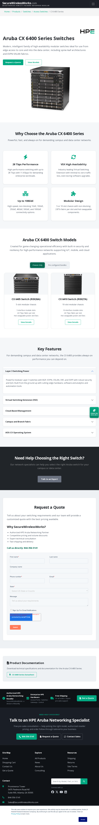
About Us (39, 766)
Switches (27, 11)
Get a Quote (88, 698)
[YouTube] (61, 792)
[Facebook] (52, 792)
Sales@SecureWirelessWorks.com (23, 802)
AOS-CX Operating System (18, 432)
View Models (33, 62)
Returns (71, 762)
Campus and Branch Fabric (18, 421)
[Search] (84, 781)
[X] (56, 792)
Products (16, 11)
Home (7, 11)
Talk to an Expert (49, 479)
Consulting (40, 770)
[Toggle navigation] (93, 4)
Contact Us (7, 766)
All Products (40, 758)
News (37, 762)
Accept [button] (83, 819)
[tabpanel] (49, 301)
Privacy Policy (15, 814)
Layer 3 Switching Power (17, 371)
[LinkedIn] (65, 792)
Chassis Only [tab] (37, 265)
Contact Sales (73, 736)
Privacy (70, 770)
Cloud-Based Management (18, 410)
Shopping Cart (9, 762)
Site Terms (72, 766)
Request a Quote (13, 62)
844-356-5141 (28, 736)
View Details (26, 322)
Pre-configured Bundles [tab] (57, 265)
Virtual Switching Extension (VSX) (21, 400)
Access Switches (41, 11)
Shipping (71, 758)
